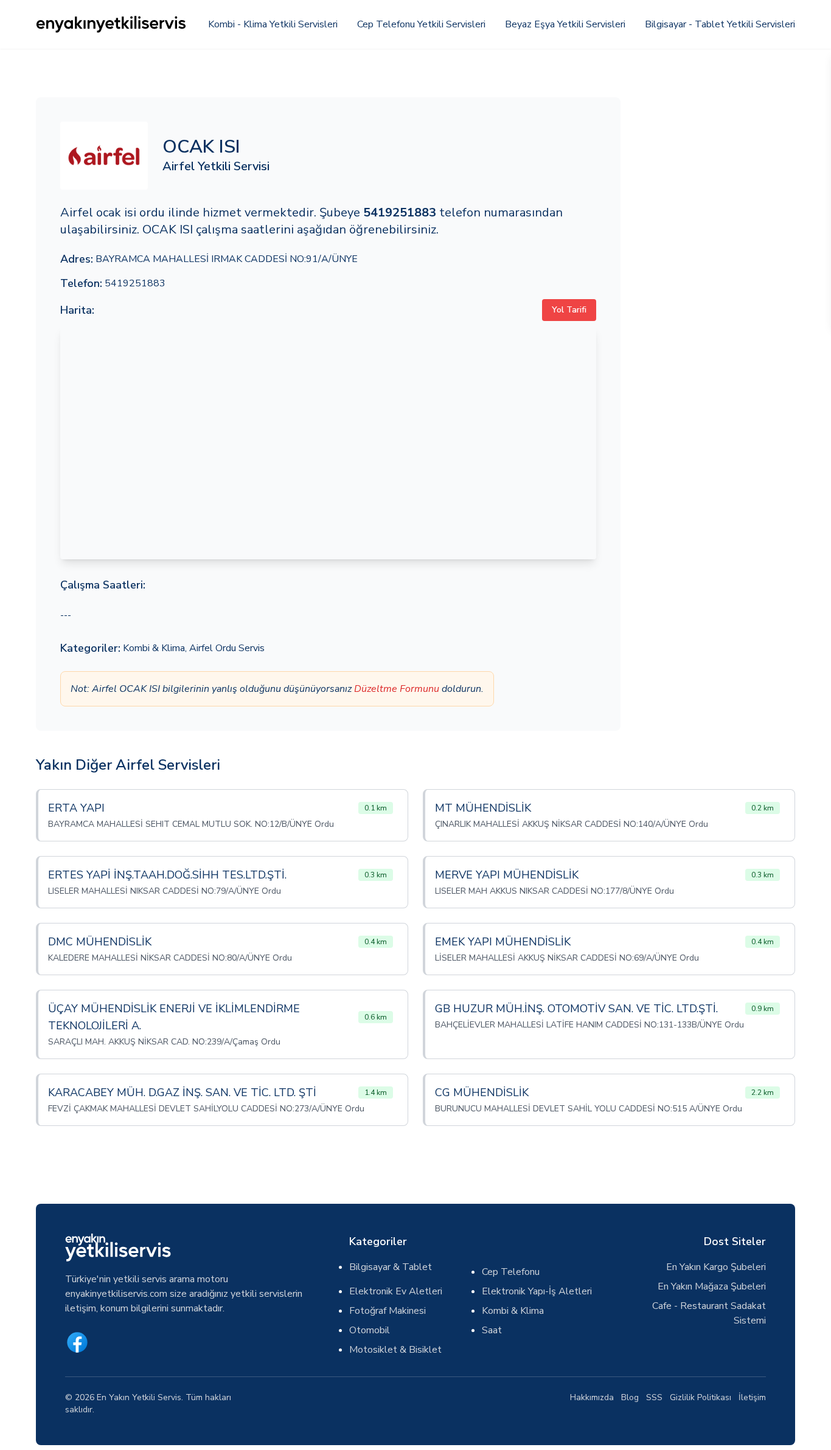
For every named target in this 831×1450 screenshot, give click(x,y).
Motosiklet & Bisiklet (395, 1349)
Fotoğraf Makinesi (387, 1310)
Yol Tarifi (569, 310)
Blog (630, 1397)
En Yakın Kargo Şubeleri (716, 1267)
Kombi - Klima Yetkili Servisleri (273, 24)
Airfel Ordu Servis (227, 648)
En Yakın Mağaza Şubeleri (712, 1286)
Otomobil (369, 1330)
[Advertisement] (715, 279)
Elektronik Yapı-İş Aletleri (537, 1291)
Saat (492, 1330)
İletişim (752, 1397)
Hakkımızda (592, 1397)
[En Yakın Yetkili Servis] (112, 24)
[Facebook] (77, 1342)
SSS (654, 1397)
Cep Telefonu (511, 1272)
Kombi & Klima (154, 648)
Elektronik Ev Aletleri (395, 1291)
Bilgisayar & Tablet (390, 1267)
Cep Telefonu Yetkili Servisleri (421, 24)
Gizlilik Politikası (700, 1397)
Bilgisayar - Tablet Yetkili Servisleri (720, 24)
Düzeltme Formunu (396, 689)
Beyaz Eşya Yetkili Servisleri (565, 24)
